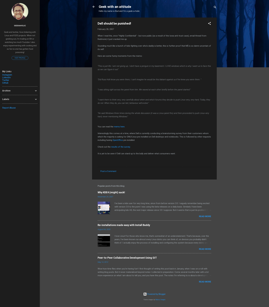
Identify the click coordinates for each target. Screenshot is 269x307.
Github (5, 82)
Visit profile (20, 58)
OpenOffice (118, 140)
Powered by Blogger (156, 294)
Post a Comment (108, 171)
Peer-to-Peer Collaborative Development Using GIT (127, 257)
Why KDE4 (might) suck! (111, 192)
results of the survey (120, 147)
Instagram (7, 74)
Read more (205, 216)
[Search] (215, 7)
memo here (119, 126)
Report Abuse (9, 107)
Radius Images (160, 300)
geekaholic (20, 25)
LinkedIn (6, 77)
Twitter (5, 80)
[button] (209, 24)
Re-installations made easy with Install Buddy (124, 225)
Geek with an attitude (115, 7)
